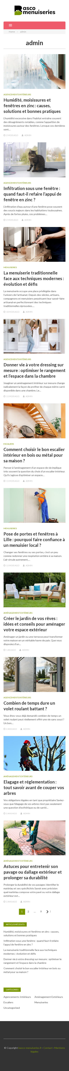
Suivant (50, 911)
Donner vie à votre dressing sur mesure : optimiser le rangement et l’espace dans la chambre (34, 370)
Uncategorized (12, 1007)
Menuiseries (10, 267)
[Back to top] (59, 1061)
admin (27, 135)
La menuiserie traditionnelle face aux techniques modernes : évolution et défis (34, 278)
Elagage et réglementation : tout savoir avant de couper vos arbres (34, 787)
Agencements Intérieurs (17, 94)
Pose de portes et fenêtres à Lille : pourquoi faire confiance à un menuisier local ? (34, 539)
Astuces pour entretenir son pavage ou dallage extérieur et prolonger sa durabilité (33, 872)
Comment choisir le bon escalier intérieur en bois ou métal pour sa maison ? (34, 455)
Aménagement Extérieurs (18, 613)
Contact (48, 1047)
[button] (8, 25)
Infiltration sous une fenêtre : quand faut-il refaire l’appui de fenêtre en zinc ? (32, 194)
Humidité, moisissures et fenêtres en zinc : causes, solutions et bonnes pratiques (32, 105)
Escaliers (9, 444)
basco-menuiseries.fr (30, 1047)
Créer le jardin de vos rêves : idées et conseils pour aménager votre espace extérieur (34, 624)
